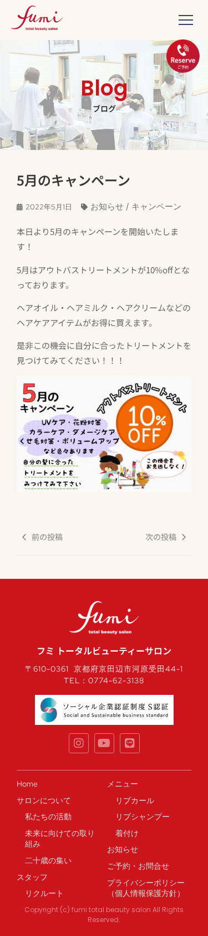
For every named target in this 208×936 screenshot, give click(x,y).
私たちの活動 (48, 817)
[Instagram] (79, 743)
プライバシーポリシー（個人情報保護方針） (146, 888)
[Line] (130, 743)
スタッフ (32, 877)
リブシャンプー (142, 817)
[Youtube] (104, 743)
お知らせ (122, 849)
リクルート (44, 893)
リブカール (134, 800)
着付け (127, 833)
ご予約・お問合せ (138, 866)
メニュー (122, 784)
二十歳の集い (48, 860)
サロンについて (44, 800)
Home (27, 784)
